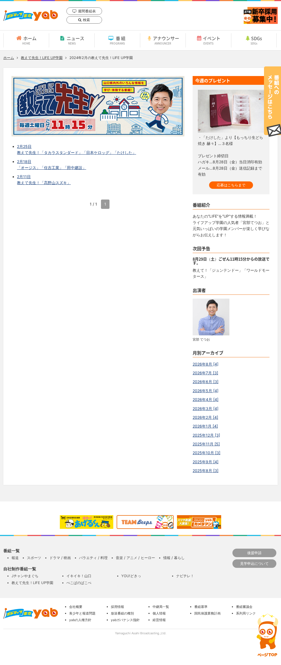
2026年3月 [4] (205, 408)
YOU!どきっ (131, 576)
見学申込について (254, 563)
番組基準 (200, 607)
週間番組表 (87, 11)
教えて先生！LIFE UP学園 (42, 57)
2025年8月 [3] (205, 470)
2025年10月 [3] (206, 452)
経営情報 (159, 620)
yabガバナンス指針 (125, 620)
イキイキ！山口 (78, 576)
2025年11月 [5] (206, 444)
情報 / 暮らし (174, 557)
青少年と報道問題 (82, 613)
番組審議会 (244, 607)
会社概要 (75, 607)
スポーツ (34, 557)
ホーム (29, 40)
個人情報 (159, 613)
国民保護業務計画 (207, 613)
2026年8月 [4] (205, 364)
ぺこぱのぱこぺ (78, 582)
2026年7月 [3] (205, 373)
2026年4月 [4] (205, 399)
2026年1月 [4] (205, 426)
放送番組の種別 (122, 613)
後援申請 (254, 553)
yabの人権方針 (80, 620)
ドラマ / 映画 (60, 557)
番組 (118, 40)
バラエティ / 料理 (93, 557)
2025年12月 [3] (206, 435)
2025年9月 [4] (205, 461)
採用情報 (117, 607)
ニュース (75, 40)
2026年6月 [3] (205, 381)
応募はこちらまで (231, 185)
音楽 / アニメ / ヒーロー (135, 557)
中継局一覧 (161, 607)
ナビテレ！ (185, 576)
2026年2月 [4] (205, 417)
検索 (86, 20)
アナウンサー (166, 40)
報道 (15, 557)
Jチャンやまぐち (25, 576)
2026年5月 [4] (205, 390)
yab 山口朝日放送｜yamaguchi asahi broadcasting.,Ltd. (30, 15)
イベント (211, 40)
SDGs (256, 40)
